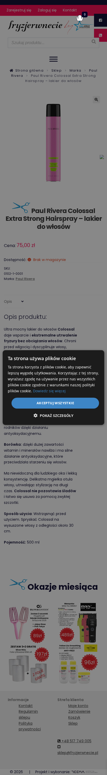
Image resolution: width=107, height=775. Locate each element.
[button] (53, 416)
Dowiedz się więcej (49, 390)
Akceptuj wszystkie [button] (55, 403)
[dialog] (53, 387)
